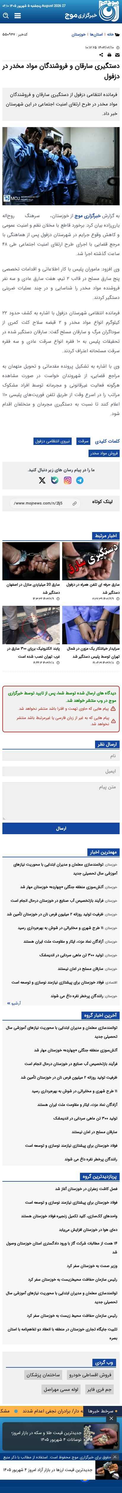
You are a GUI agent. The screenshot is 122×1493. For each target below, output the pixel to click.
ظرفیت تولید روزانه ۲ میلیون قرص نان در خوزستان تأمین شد (69, 1077)
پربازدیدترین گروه (100, 1176)
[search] (6, 16)
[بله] (54, 480)
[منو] (18, 16)
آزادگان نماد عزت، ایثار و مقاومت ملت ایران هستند (77, 1105)
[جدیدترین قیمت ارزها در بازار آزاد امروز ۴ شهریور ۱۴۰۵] (108, 1470)
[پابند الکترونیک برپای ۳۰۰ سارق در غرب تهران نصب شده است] (31, 625)
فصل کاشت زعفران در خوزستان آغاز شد (86, 1189)
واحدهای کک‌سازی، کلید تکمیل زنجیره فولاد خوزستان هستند (69, 1216)
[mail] (117, 56)
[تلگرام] (80, 480)
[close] (111, 1418)
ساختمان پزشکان (43, 1375)
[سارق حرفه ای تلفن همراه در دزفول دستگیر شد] (91, 561)
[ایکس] (42, 480)
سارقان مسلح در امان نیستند (94, 1132)
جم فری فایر (99, 1389)
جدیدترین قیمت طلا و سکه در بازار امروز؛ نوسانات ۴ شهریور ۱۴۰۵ (46, 1436)
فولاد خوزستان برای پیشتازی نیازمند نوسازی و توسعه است (71, 1146)
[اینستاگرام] (67, 480)
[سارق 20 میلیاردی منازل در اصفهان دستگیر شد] (31, 561)
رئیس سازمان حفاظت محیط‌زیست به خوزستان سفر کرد (72, 1279)
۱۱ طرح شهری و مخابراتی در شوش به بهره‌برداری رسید (74, 1091)
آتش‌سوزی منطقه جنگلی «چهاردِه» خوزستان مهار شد (75, 1050)
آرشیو (16, 1003)
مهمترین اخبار (103, 852)
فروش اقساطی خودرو (90, 1375)
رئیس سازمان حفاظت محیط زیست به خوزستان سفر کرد (72, 1316)
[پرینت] (109, 56)
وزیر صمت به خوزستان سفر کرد (92, 1266)
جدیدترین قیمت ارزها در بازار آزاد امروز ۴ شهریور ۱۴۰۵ (47, 1470)
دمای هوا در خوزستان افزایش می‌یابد (88, 1230)
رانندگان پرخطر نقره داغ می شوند (91, 1159)
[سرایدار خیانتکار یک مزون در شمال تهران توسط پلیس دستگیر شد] (91, 625)
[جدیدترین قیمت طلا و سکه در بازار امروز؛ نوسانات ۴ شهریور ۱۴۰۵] (101, 1436)
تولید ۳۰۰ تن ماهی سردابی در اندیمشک (85, 1118)
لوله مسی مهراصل (61, 1389)
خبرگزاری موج (87, 216)
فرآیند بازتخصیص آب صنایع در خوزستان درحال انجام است (71, 1064)
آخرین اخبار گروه (100, 1015)
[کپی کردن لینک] (45, 503)
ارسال (61, 828)
